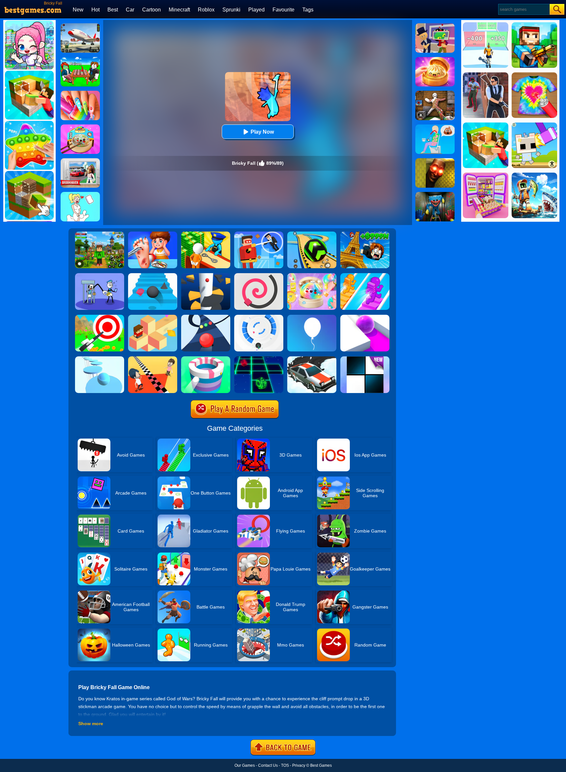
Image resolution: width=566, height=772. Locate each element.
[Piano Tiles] (364, 358)
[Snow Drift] (311, 358)
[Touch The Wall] (152, 358)
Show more (90, 723)
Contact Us (268, 765)
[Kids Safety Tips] (152, 234)
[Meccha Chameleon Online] (435, 93)
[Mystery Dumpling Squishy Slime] (80, 126)
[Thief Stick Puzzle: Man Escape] (99, 275)
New (78, 9)
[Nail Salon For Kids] (80, 93)
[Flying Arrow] (99, 317)
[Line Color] (258, 275)
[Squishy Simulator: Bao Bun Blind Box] (311, 275)
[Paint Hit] (205, 358)
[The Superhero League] (258, 234)
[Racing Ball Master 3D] (311, 234)
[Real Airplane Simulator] (80, 25)
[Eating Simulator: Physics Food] (435, 126)
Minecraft (179, 9)
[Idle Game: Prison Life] (205, 234)
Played (256, 9)
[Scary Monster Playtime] (435, 194)
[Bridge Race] (364, 275)
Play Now (262, 132)
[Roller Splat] (364, 317)
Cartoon (151, 9)
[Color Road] (205, 317)
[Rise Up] (311, 317)
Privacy (298, 765)
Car (130, 9)
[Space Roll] (258, 358)
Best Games (321, 765)
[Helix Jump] (205, 275)
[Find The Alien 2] (435, 25)
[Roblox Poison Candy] (80, 59)
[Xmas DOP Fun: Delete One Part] (80, 194)
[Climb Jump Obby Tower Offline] (364, 234)
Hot (95, 9)
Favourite (283, 9)
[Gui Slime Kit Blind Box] (435, 59)
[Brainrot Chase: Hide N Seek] (435, 160)
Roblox (206, 9)
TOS (285, 765)
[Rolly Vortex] (258, 317)
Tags (307, 9)
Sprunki (231, 9)
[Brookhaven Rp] (80, 160)
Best (112, 9)
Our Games (245, 765)
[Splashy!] (99, 358)
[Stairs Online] (152, 275)
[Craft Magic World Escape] (99, 234)
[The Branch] (152, 317)
